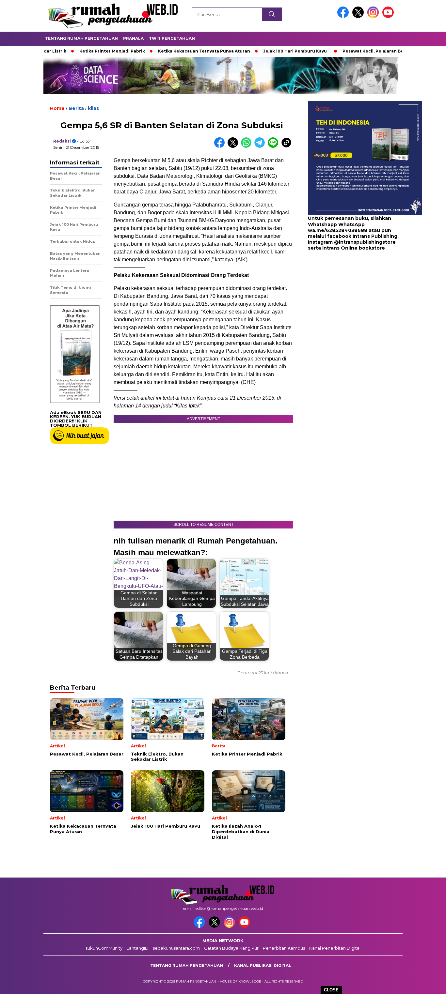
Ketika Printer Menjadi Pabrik (84, 51)
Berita (76, 108)
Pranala (133, 38)
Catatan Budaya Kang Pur (231, 948)
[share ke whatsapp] (247, 146)
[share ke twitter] (234, 146)
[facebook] (344, 16)
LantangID (138, 948)
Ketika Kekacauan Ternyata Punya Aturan (176, 51)
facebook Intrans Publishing (362, 236)
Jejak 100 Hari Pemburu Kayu (267, 51)
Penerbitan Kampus (284, 948)
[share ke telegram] (261, 146)
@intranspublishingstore (365, 242)
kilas (93, 108)
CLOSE (331, 989)
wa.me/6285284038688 (337, 230)
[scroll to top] (427, 984)
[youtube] (389, 16)
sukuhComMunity (104, 948)
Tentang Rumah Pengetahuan (81, 38)
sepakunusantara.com (176, 948)
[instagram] (374, 16)
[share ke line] (274, 146)
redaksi (62, 141)
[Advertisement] (349, 303)
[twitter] (359, 16)
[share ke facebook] (221, 146)
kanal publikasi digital (262, 965)
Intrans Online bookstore (353, 248)
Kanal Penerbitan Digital (334, 948)
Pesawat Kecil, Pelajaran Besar (348, 51)
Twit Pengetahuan (172, 38)
